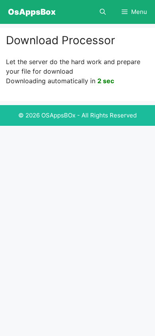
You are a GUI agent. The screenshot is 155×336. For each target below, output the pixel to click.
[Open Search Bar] (103, 12)
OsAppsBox (32, 12)
